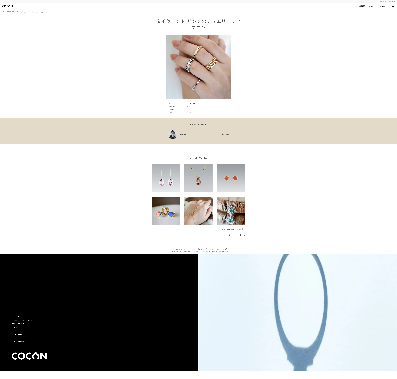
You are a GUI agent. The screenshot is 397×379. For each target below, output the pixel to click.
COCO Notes (17, 334)
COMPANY (16, 316)
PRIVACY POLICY (19, 324)
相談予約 (224, 134)
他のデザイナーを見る (235, 235)
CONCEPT (383, 6)
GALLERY (372, 6)
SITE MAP (16, 327)
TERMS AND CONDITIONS (22, 320)
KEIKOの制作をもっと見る (233, 229)
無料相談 (362, 6)
